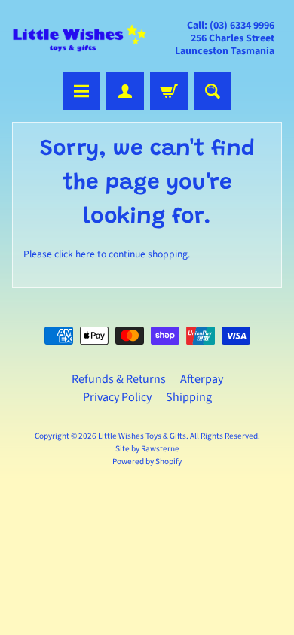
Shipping (189, 397)
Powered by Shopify (147, 461)
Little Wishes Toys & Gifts (142, 436)
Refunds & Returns (119, 379)
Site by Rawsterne (147, 448)
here (85, 254)
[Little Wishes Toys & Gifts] (79, 38)
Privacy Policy (117, 397)
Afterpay (201, 379)
